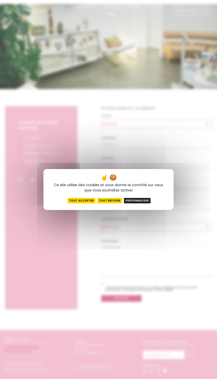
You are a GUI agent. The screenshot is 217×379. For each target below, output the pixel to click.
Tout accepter (81, 201)
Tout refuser (109, 201)
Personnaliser (137, 201)
